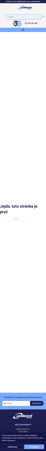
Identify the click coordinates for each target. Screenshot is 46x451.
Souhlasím (34, 447)
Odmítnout (12, 447)
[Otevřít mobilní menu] (23, 30)
